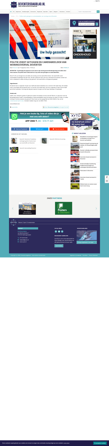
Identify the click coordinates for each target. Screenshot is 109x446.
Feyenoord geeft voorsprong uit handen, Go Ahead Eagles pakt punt (89, 145)
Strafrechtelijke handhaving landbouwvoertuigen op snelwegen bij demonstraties (88, 165)
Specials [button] (45, 11)
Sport (51, 11)
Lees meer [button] (66, 443)
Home (12, 16)
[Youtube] (59, 231)
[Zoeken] (98, 11)
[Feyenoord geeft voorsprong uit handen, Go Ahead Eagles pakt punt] (75, 146)
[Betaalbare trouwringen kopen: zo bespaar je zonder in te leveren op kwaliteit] (75, 139)
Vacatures (62, 11)
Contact (68, 11)
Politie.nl (66, 67)
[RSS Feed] (62, 231)
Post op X (40, 129)
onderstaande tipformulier (17, 100)
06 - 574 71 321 (45, 121)
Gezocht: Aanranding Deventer (28, 148)
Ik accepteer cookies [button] (100, 443)
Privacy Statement (93, 255)
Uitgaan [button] (55, 11)
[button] (11, 208)
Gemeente (33, 11)
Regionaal (39, 11)
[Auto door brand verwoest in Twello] (75, 179)
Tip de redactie (59, 129)
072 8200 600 (23, 237)
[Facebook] (56, 231)
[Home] (11, 12)
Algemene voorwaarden (75, 255)
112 (13, 11)
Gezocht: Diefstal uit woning (57, 139)
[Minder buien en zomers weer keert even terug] (75, 186)
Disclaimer (85, 255)
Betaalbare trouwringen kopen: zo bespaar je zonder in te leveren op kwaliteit (89, 138)
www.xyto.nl (23, 241)
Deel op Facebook (21, 129)
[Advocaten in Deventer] (75, 173)
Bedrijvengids (25, 11)
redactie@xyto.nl (24, 239)
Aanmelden (59, 246)
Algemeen (18, 11)
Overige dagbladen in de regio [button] (85, 242)
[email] (107, 181)
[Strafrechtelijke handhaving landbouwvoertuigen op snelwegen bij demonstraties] (75, 166)
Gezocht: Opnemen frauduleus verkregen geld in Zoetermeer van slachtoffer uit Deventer (28, 141)
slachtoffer (15, 107)
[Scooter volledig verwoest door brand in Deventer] (75, 152)
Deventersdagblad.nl (31, 4)
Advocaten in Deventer (86, 170)
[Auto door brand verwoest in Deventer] (75, 159)
